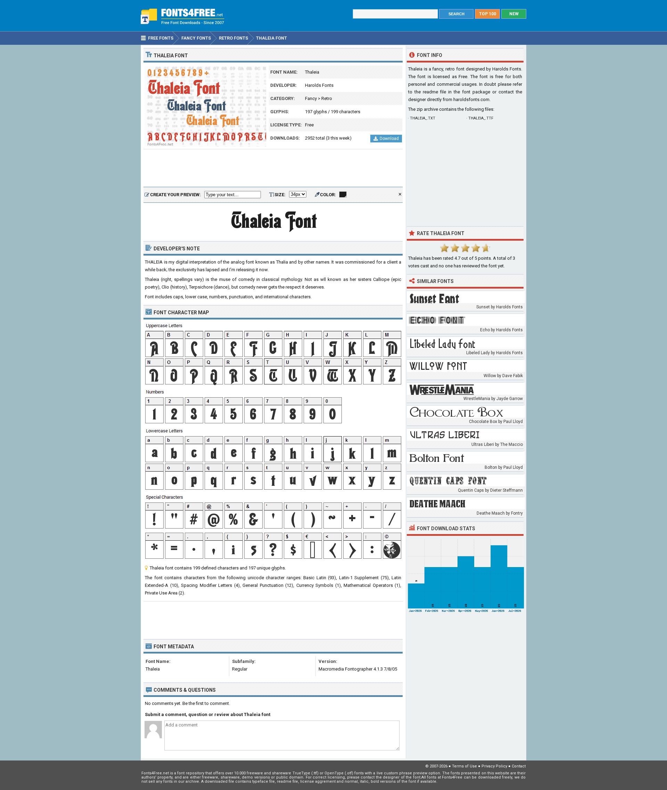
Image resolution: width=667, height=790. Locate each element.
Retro (326, 98)
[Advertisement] (273, 168)
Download (389, 138)
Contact (519, 766)
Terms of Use (464, 766)
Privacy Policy (494, 766)
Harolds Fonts (319, 85)
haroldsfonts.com (471, 99)
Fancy (311, 98)
